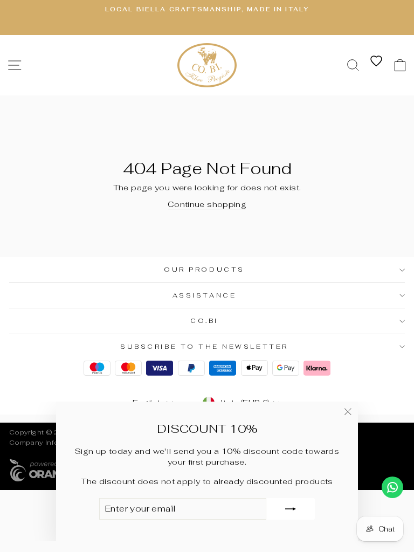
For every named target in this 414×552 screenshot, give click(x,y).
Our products (204, 269)
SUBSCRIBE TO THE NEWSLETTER (204, 346)
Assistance (204, 295)
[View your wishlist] (376, 60)
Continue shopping (207, 204)
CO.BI (204, 320)
